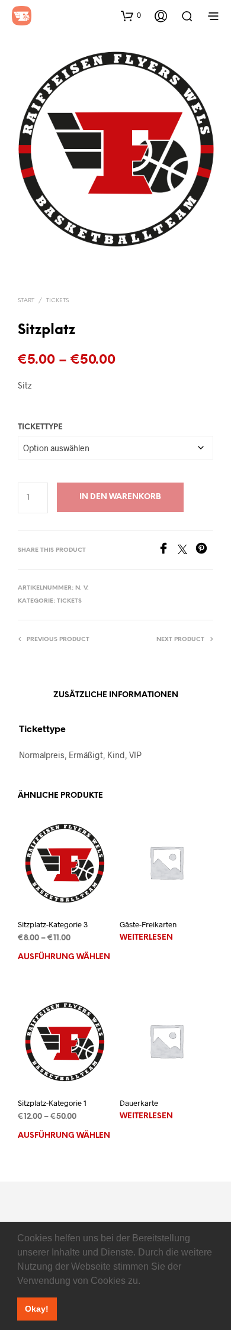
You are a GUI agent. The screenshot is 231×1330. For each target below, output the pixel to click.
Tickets (57, 300)
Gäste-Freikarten (148, 924)
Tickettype (40, 427)
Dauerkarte (139, 1103)
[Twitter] (186, 550)
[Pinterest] (204, 550)
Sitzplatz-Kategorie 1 (52, 1103)
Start (26, 300)
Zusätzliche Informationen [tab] (115, 695)
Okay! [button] (37, 1308)
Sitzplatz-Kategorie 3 (53, 924)
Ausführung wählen (64, 957)
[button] (144, 1281)
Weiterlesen (146, 937)
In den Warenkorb (120, 497)
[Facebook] (168, 550)
